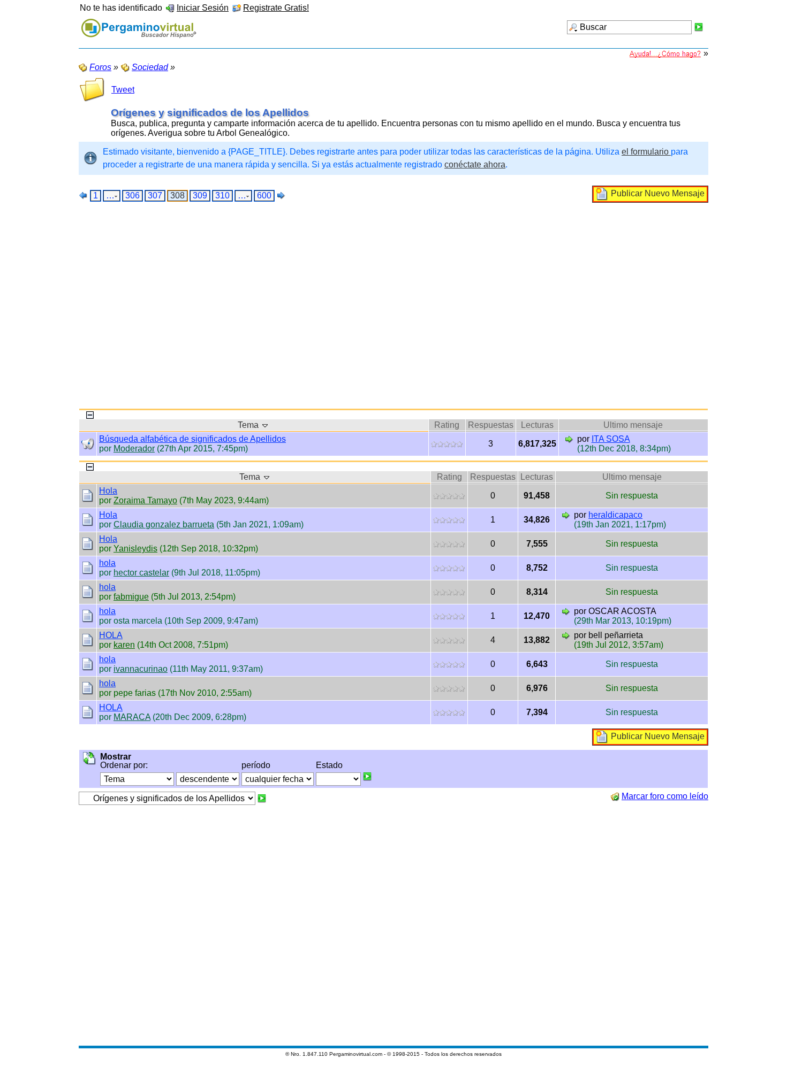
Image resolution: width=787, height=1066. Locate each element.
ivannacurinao (140, 668)
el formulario (646, 151)
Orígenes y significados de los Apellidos (210, 112)
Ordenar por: (124, 765)
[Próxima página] (281, 195)
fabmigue (131, 596)
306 (132, 195)
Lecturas (537, 425)
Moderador (134, 448)
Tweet (122, 89)
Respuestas (490, 425)
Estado (329, 765)
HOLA (111, 635)
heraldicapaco (615, 514)
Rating (446, 425)
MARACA (131, 717)
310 (222, 195)
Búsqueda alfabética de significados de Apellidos (192, 438)
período (255, 765)
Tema (249, 425)
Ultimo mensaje (633, 425)
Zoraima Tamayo (145, 500)
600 (264, 195)
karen (124, 644)
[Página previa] (83, 195)
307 (155, 195)
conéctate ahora (474, 164)
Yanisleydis (135, 548)
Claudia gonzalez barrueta (163, 524)
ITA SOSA (611, 438)
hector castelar (141, 572)
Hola (108, 490)
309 (200, 195)
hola (107, 562)
